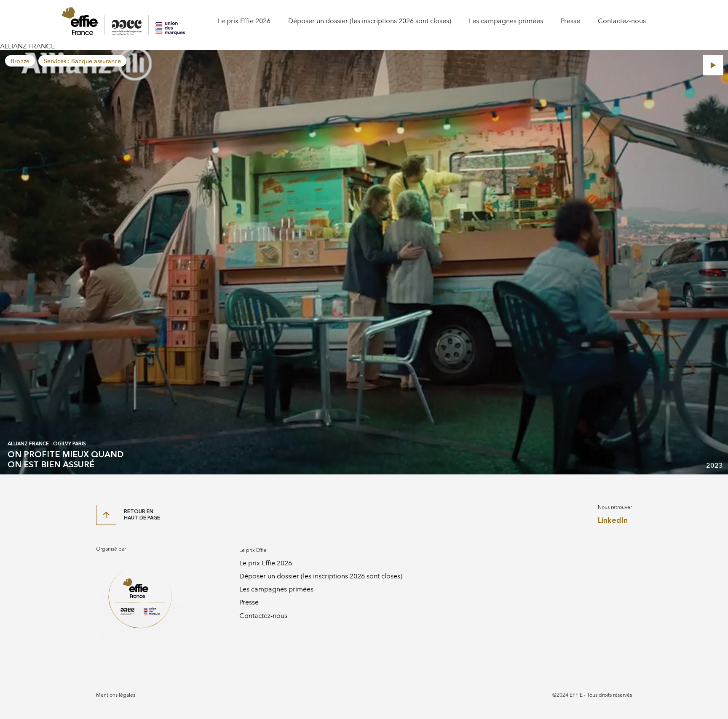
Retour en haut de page (142, 514)
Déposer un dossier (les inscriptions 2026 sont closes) (369, 21)
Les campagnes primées (506, 21)
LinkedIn (613, 520)
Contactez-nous (622, 21)
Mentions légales (115, 695)
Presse (570, 21)
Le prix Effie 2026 (244, 21)
